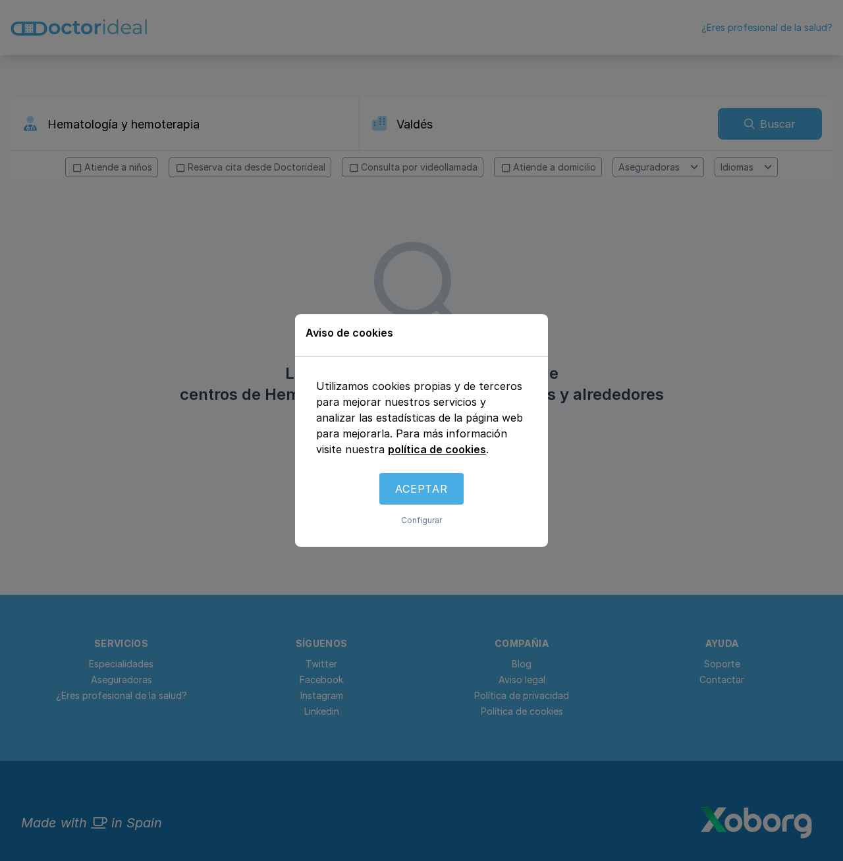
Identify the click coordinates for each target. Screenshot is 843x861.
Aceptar (421, 488)
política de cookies (437, 449)
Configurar (421, 520)
